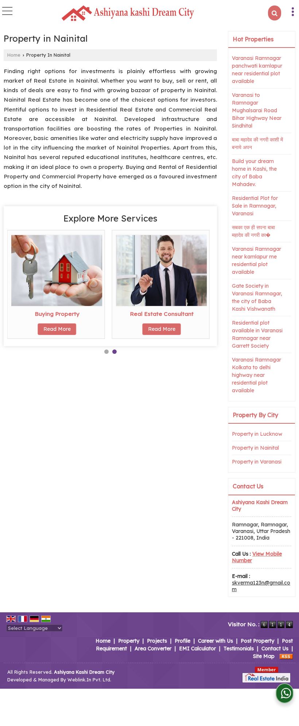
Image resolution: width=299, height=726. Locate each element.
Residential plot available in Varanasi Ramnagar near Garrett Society (257, 334)
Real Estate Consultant (162, 313)
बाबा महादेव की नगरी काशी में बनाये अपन (257, 143)
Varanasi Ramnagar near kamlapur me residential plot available (256, 260)
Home (13, 55)
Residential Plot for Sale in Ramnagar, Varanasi (255, 206)
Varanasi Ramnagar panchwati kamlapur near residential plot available (257, 69)
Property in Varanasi (256, 461)
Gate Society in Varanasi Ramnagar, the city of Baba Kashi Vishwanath (257, 297)
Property (128, 641)
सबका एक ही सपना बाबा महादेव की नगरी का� (253, 231)
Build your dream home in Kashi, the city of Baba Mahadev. (254, 173)
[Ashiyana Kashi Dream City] (127, 13)
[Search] (274, 12)
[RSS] (286, 656)
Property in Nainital (255, 448)
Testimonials (239, 648)
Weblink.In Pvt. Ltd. (89, 679)
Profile (182, 641)
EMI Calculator (197, 648)
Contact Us (274, 648)
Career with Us (215, 641)
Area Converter (153, 648)
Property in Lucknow (257, 434)
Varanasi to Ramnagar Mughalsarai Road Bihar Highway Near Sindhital (256, 110)
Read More (57, 329)
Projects (157, 641)
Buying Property (57, 313)
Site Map (264, 656)
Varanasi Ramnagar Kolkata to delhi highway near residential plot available (256, 375)
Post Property (257, 641)
